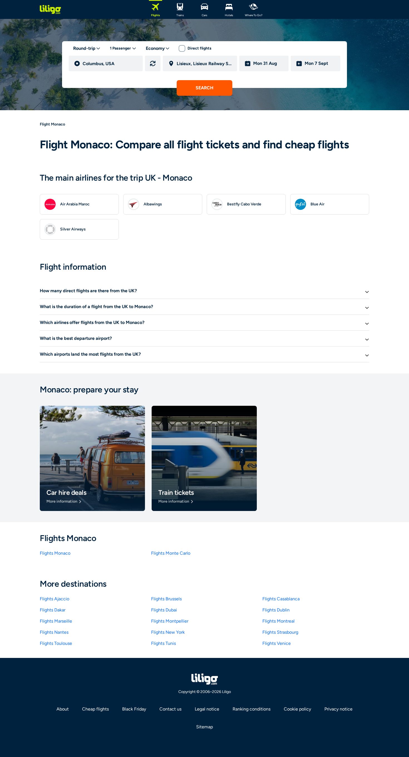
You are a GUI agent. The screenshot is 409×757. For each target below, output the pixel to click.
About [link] (62, 709)
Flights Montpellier (169, 621)
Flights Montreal (278, 621)
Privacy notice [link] (338, 709)
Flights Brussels (166, 598)
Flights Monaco (55, 553)
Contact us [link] (170, 709)
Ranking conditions (251, 709)
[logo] (50, 9)
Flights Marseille (56, 621)
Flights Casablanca (281, 598)
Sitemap (204, 726)
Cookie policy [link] (297, 709)
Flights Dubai (164, 610)
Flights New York (168, 632)
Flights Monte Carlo (170, 553)
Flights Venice (276, 643)
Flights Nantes (54, 632)
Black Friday (134, 709)
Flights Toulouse (56, 643)
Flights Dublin (276, 610)
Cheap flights (95, 709)
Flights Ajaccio (54, 598)
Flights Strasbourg (280, 632)
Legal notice (207, 709)
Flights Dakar (52, 610)
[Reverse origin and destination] (153, 63)
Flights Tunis (163, 643)
